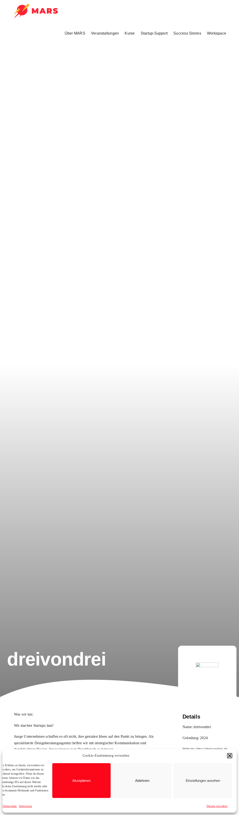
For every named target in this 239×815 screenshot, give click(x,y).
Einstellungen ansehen (203, 781)
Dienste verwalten (217, 806)
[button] (229, 755)
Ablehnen (142, 781)
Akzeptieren (81, 781)
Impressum (25, 806)
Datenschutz (10, 806)
